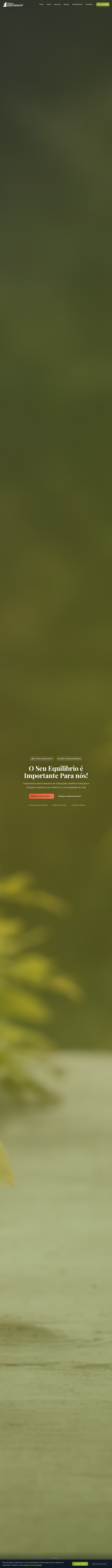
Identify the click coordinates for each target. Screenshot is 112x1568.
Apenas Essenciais (99, 1564)
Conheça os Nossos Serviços (69, 796)
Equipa (66, 4)
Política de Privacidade (33, 1565)
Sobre (49, 4)
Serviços (57, 4)
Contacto (89, 4)
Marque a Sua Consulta (41, 796)
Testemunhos (77, 4)
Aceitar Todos (80, 1564)
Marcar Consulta (102, 4)
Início (41, 4)
